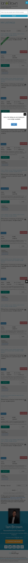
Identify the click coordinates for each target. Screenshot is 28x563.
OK (14, 124)
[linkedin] (14, 546)
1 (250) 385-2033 (4, 72)
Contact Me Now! (14, 541)
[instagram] (22, 546)
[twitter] (10, 546)
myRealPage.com (14, 553)
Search (14, 16)
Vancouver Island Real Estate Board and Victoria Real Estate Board (13, 498)
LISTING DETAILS (5, 65)
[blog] (18, 546)
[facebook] (6, 546)
